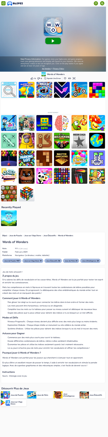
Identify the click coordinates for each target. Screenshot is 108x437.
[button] (65, 78)
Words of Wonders (65, 235)
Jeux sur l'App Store (32, 235)
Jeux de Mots (71, 261)
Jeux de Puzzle (15, 235)
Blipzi (4, 235)
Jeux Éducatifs (49, 235)
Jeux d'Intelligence (90, 261)
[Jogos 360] (16, 4)
